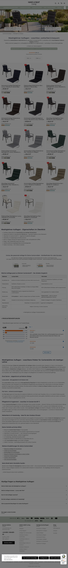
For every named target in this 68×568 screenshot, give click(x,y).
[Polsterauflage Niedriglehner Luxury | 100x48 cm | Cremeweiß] (11, 204)
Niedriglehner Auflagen (41, 530)
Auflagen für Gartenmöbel (25, 532)
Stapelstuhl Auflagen (41, 543)
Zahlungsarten (56, 528)
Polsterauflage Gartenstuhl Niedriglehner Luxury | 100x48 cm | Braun (55, 86)
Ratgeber (21, 528)
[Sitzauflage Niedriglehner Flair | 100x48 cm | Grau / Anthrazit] (56, 106)
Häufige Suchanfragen (42, 525)
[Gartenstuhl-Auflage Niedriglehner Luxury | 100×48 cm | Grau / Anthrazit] (34, 106)
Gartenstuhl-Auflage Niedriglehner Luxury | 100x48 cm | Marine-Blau (10, 86)
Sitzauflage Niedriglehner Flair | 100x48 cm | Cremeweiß (32, 216)
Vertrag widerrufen (9, 542)
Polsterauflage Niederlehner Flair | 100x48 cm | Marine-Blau (33, 86)
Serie (28, 58)
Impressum (40, 561)
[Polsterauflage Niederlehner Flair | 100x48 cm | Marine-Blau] (34, 74)
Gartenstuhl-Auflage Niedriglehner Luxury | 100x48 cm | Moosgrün (55, 151)
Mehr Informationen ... (8, 559)
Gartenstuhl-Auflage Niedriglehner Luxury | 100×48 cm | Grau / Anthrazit (34, 119)
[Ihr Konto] (58, 3)
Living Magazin (22, 530)
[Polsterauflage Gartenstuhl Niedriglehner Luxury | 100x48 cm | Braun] (56, 74)
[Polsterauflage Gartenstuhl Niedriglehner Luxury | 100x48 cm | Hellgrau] (11, 139)
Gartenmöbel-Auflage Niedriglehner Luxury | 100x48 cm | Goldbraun (34, 184)
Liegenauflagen (39, 532)
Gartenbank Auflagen (41, 535)
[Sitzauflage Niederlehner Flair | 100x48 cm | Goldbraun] (56, 172)
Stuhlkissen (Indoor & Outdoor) (24, 539)
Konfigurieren (43, 557)
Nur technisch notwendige (30, 557)
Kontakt (55, 533)
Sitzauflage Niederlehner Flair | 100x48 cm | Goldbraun (54, 184)
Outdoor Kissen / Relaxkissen (23, 550)
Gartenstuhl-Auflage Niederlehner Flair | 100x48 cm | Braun (10, 119)
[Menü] (66, 555)
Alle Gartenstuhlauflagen (10, 459)
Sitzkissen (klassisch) (24, 547)
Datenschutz (58, 561)
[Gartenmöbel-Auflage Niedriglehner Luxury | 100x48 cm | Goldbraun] (34, 172)
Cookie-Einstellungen (29, 561)
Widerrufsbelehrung (49, 561)
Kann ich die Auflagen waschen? (9, 494)
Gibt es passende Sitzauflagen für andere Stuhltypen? (14, 503)
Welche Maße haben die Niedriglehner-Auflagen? (13, 486)
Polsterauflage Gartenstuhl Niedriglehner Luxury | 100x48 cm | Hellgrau (10, 151)
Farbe (37, 58)
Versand (55, 530)
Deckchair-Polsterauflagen (11, 455)
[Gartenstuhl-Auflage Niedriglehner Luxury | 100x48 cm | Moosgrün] (56, 139)
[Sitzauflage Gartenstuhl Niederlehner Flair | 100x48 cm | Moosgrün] (11, 172)
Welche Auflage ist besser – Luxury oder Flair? (13, 490)
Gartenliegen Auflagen (41, 539)
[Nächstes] (65, 7)
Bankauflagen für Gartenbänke (12, 452)
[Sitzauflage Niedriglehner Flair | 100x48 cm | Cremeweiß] (34, 204)
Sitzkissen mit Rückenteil (42, 541)
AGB (36, 561)
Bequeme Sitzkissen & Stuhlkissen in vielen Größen (16, 454)
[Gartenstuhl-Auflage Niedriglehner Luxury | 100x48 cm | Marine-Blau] (11, 74)
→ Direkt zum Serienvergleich (34, 46)
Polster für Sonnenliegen (10, 450)
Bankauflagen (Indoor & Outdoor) (24, 543)
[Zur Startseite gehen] (34, 3)
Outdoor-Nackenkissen (10, 457)
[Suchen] (55, 3)
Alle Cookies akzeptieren (57, 557)
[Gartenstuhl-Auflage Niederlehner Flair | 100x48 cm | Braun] (11, 106)
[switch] (63, 563)
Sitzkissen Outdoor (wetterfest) (23, 535)
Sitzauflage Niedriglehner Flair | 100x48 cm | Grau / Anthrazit (54, 119)
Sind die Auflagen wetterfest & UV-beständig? (13, 499)
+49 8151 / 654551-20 (8, 533)
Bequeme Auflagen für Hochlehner (13, 448)
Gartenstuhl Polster (40, 537)
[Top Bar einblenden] (64, 3)
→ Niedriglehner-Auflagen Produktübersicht (34, 312)
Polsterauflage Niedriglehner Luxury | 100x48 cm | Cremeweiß (11, 216)
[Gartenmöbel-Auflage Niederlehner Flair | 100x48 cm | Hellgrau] (34, 139)
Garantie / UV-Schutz (34, 563)
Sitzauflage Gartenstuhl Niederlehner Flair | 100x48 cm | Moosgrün (9, 184)
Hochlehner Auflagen (41, 528)
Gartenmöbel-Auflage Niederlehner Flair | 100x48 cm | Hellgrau (33, 151)
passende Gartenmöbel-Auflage (54, 369)
